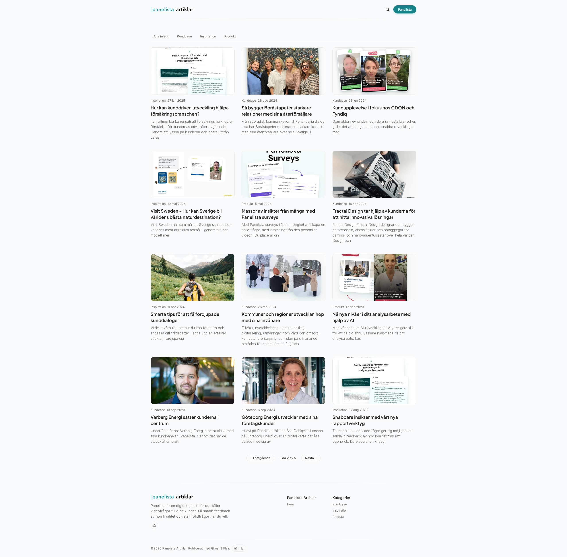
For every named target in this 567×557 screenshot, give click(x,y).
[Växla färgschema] (239, 548)
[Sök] (388, 10)
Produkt (230, 36)
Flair (226, 548)
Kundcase (184, 36)
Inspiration (208, 36)
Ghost (215, 548)
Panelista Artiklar (174, 548)
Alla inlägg (161, 36)
